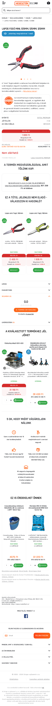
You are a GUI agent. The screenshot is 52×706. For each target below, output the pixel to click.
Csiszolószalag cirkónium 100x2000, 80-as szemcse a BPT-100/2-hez (14, 508)
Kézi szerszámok (16, 18)
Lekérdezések (8, 322)
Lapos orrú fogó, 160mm (14, 213)
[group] (14, 373)
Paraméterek (7, 290)
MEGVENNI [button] (19, 400)
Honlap (5, 18)
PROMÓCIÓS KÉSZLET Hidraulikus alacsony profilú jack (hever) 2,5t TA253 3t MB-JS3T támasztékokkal (38, 346)
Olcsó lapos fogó (35, 571)
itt (43, 687)
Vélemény (6, 296)
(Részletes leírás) (30, 91)
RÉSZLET (14, 270)
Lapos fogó (37, 18)
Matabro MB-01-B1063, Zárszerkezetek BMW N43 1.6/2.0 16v (38, 508)
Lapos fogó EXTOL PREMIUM (40, 158)
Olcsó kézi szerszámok (10, 571)
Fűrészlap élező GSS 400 (14, 343)
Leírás (4, 284)
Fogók (28, 18)
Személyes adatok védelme (40, 679)
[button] (18, 400)
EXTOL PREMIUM (43, 117)
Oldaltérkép (14, 679)
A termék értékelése (26, 310)
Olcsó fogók (23, 571)
